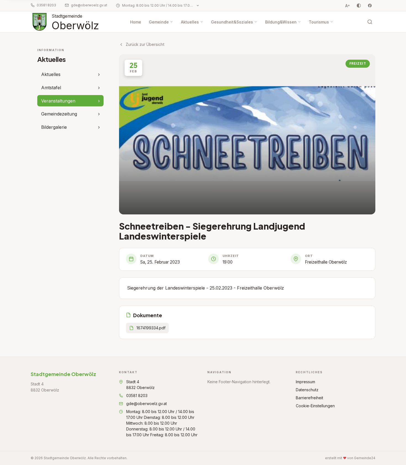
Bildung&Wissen (281, 22)
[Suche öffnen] (369, 21)
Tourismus (319, 22)
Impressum (305, 381)
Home (135, 22)
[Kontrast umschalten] (358, 5)
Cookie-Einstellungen (315, 405)
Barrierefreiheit (309, 397)
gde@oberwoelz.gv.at (89, 5)
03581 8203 (46, 5)
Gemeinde (159, 22)
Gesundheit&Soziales (232, 22)
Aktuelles (190, 22)
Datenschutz (307, 389)
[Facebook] (369, 5)
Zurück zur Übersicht (145, 44)
